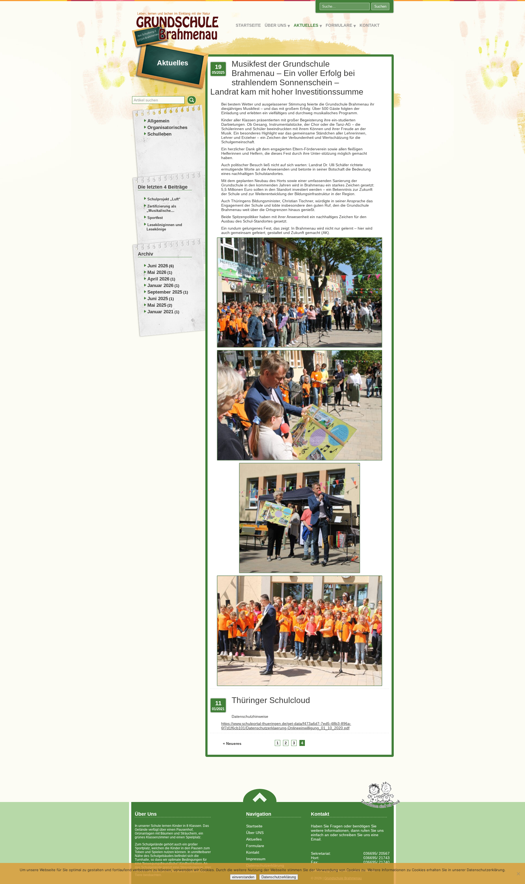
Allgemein (158, 121)
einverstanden (243, 877)
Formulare (339, 25)
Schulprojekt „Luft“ (163, 199)
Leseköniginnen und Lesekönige (164, 227)
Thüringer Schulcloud (271, 700)
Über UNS (275, 25)
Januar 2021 (160, 311)
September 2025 (164, 292)
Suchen (380, 6)
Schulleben (159, 134)
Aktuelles (306, 25)
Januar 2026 (160, 285)
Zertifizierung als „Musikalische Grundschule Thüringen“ (168, 210)
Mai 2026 (156, 272)
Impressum (256, 859)
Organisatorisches (167, 127)
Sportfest (155, 218)
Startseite (248, 25)
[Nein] (518, 873)
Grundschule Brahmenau (175, 30)
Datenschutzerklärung (278, 877)
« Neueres (232, 743)
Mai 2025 (156, 305)
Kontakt (370, 25)
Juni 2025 (157, 298)
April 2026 (158, 279)
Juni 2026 (157, 265)
